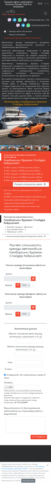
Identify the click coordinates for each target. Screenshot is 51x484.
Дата (9, 274)
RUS (40, 4)
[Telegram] (14, 20)
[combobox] (9, 387)
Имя (10, 362)
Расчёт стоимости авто (28, 184)
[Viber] (9, 20)
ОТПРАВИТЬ (39, 437)
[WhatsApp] (19, 20)
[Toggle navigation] (45, 13)
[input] (17, 278)
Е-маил (8, 369)
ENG (46, 4)
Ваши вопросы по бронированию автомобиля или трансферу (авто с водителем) (23, 411)
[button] (12, 148)
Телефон (8, 383)
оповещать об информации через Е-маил (25, 376)
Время (8, 285)
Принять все (28, 481)
